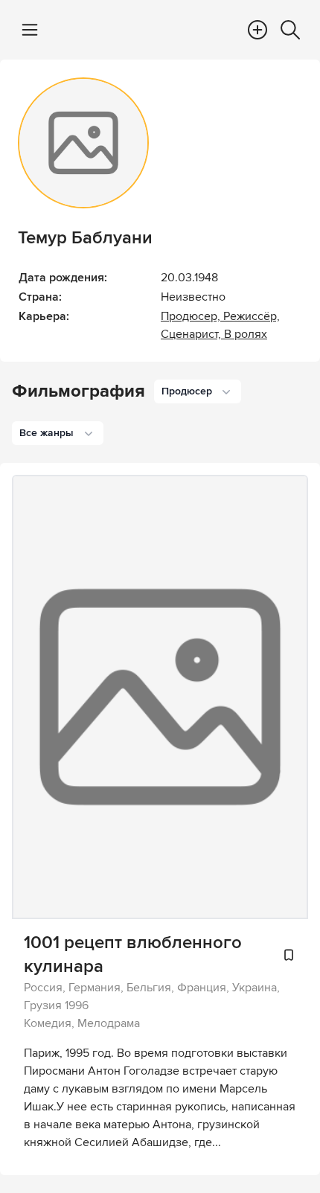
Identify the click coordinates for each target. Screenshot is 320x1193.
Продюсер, (192, 316)
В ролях (245, 334)
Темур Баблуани (85, 238)
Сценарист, (192, 334)
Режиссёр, (251, 316)
